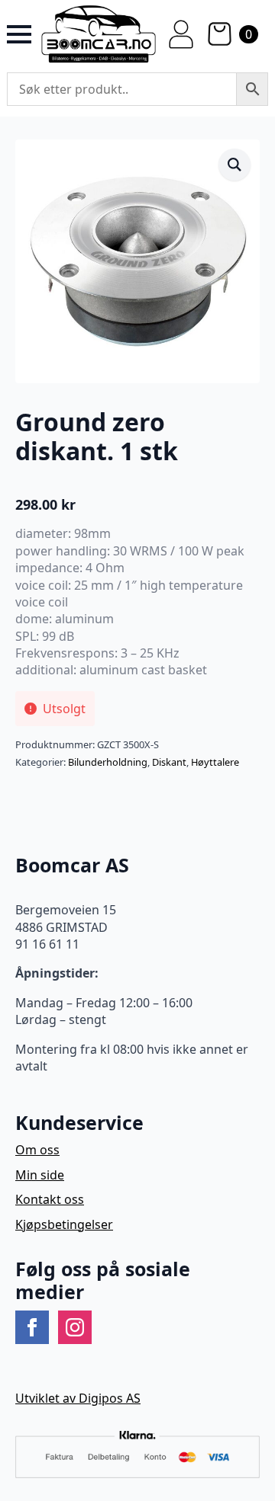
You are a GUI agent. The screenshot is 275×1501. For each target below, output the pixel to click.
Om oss (37, 1149)
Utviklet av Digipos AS (78, 1398)
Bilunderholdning (107, 762)
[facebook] (32, 1327)
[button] (234, 165)
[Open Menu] (19, 34)
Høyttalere (215, 762)
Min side (39, 1175)
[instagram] (75, 1327)
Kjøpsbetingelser (64, 1224)
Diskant (169, 762)
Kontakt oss (49, 1199)
